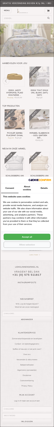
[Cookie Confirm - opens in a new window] (39, 180)
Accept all (27, 237)
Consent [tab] (9, 188)
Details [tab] (44, 188)
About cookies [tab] (27, 188)
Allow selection (27, 244)
